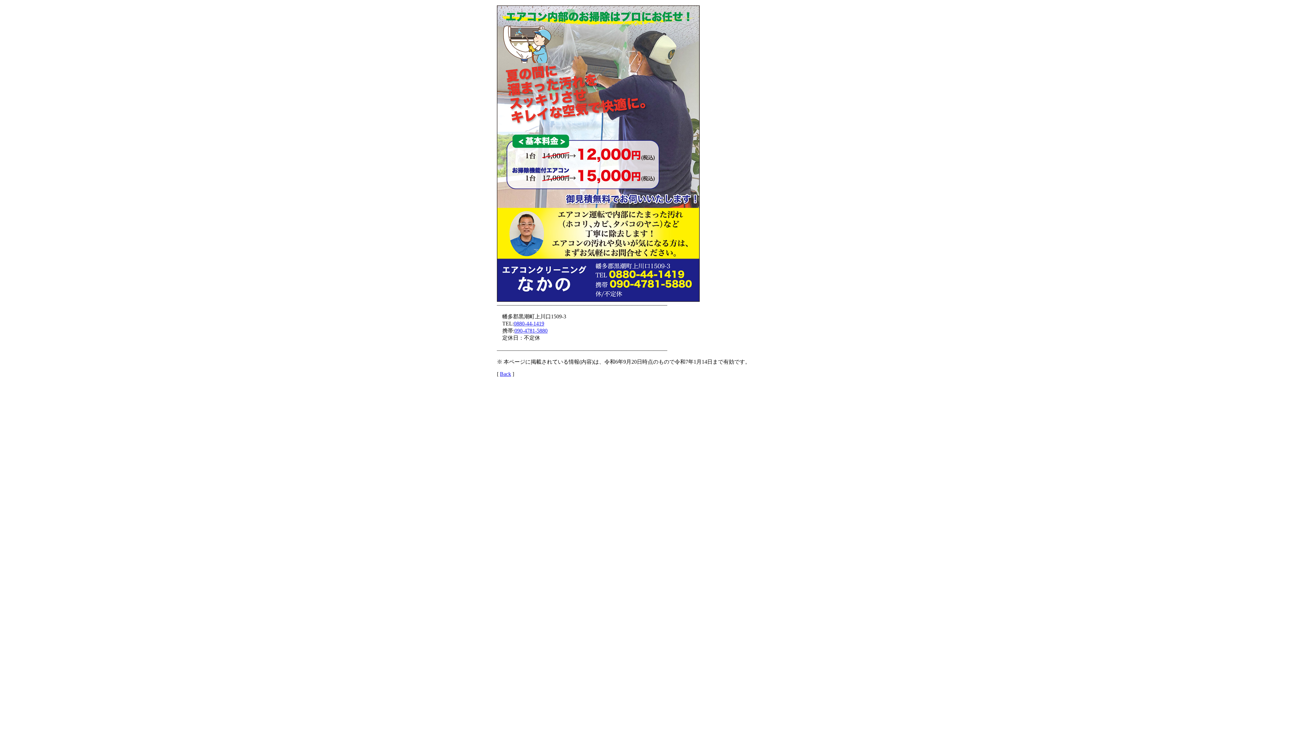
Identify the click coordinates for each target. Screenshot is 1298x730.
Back (505, 374)
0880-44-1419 (529, 323)
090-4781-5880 (531, 331)
